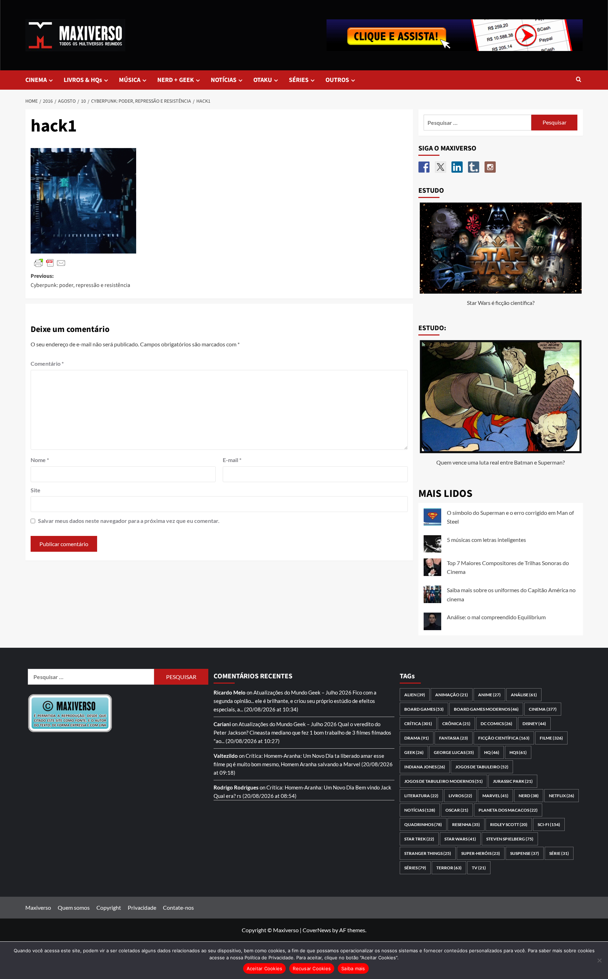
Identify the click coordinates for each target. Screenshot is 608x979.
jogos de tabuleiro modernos (443, 781)
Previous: (80, 280)
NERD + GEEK (175, 80)
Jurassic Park (513, 781)
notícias (419, 810)
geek (414, 752)
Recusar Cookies (312, 968)
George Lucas (454, 752)
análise (524, 694)
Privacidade (142, 907)
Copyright (108, 907)
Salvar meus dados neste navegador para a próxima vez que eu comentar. (129, 520)
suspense (524, 853)
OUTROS (337, 80)
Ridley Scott (508, 824)
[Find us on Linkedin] (457, 167)
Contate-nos (178, 907)
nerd (529, 795)
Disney (534, 723)
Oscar (456, 810)
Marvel (495, 795)
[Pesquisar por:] (478, 122)
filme (551, 738)
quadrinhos (423, 824)
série (559, 853)
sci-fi (549, 824)
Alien (414, 694)
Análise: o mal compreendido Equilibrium (496, 617)
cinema (543, 709)
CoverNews (317, 930)
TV (479, 867)
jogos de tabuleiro (481, 766)
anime (489, 694)
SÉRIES (299, 80)
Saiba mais (353, 968)
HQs (518, 752)
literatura (421, 795)
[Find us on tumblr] (473, 167)
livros (460, 795)
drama (416, 738)
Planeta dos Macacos (508, 810)
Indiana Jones (424, 766)
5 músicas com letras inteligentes (486, 539)
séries (415, 867)
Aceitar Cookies (265, 968)
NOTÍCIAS (223, 80)
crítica (418, 723)
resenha (466, 824)
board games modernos (486, 709)
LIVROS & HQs (83, 80)
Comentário (47, 363)
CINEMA (36, 80)
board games (424, 709)
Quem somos (74, 907)
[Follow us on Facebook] (424, 167)
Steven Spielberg (509, 839)
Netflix (561, 795)
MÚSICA (129, 80)
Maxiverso (38, 907)
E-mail (232, 459)
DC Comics (496, 723)
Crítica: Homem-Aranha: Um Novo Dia (290, 756)
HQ (491, 752)
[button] (578, 80)
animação (451, 694)
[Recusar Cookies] (599, 960)
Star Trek (419, 839)
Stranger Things (427, 853)
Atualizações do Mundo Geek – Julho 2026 (302, 692)
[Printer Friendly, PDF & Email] (50, 262)
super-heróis (480, 853)
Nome (40, 459)
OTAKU (262, 80)
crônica (456, 723)
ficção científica (504, 738)
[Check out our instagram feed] (490, 167)
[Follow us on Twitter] (440, 167)
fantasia (453, 738)
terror (449, 867)
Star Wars (460, 839)
